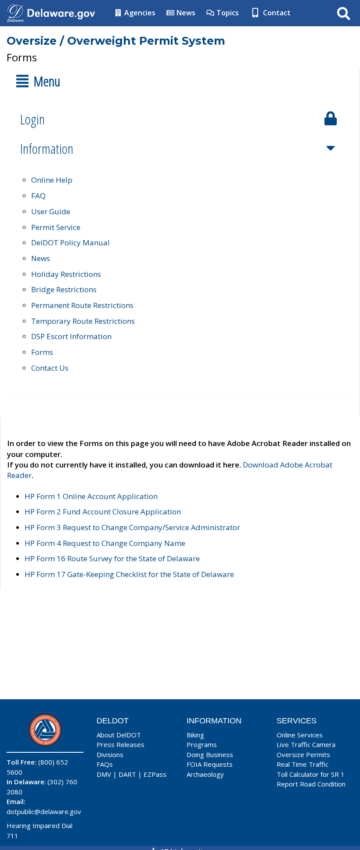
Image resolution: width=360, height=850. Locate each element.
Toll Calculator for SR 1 (311, 774)
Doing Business (210, 754)
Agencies (138, 13)
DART (127, 774)
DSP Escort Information (71, 336)
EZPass (155, 774)
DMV (104, 774)
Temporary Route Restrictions (83, 321)
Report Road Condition (311, 783)
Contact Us (49, 368)
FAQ (38, 196)
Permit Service (55, 227)
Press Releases (120, 744)
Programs (202, 744)
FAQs (105, 764)
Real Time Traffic (302, 764)
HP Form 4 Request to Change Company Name (105, 543)
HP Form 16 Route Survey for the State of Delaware (112, 558)
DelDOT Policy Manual (70, 242)
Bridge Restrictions (64, 289)
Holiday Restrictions (66, 274)
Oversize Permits (303, 754)
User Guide (50, 211)
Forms (42, 352)
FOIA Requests (210, 764)
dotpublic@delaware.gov (44, 811)
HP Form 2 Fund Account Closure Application (103, 511)
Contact (276, 13)
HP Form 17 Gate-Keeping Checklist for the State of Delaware (129, 574)
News (185, 13)
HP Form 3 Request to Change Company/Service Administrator (132, 527)
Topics (227, 13)
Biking (195, 734)
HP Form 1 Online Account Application (91, 496)
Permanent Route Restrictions (82, 305)
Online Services (300, 734)
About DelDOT (119, 734)
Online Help (51, 180)
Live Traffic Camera (306, 744)
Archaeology (205, 774)
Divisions (110, 754)
